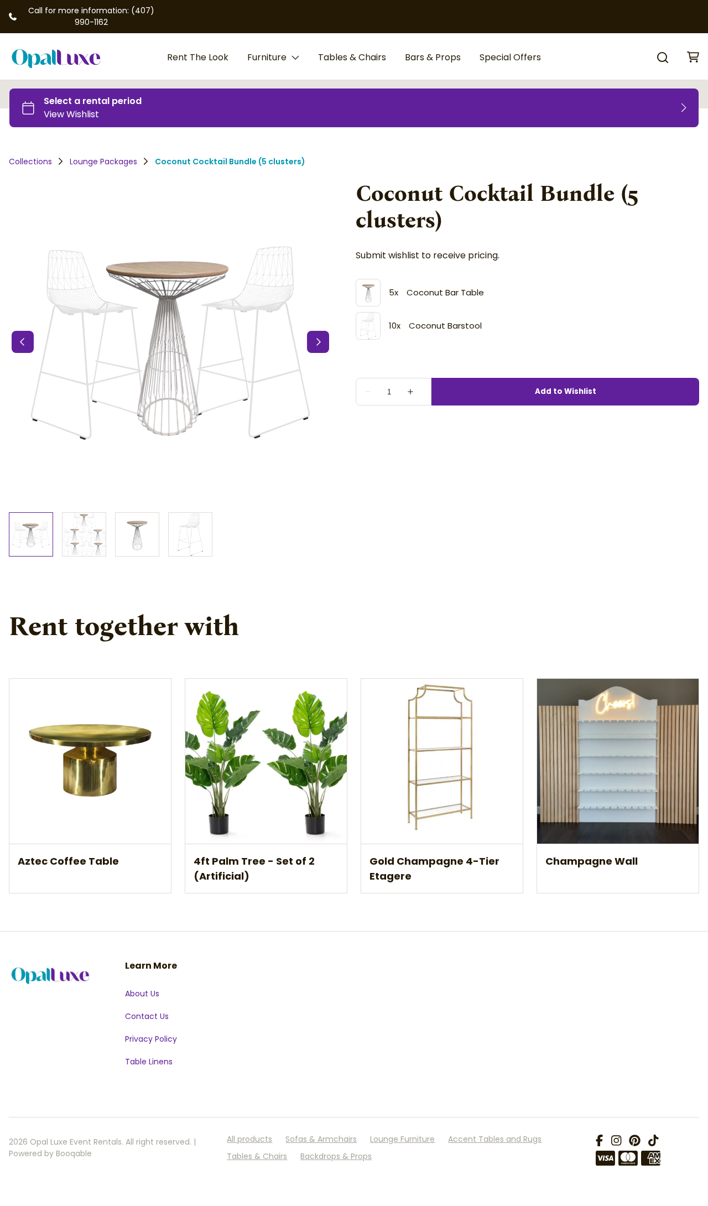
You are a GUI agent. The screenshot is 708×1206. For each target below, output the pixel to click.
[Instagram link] (616, 1141)
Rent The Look (197, 57)
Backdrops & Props (336, 1156)
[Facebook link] (599, 1141)
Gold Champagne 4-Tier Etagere (434, 868)
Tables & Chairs (352, 57)
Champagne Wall (591, 860)
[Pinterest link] (635, 1141)
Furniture (267, 57)
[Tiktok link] (653, 1141)
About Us (142, 993)
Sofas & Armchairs (321, 1139)
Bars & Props (433, 57)
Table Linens (149, 1061)
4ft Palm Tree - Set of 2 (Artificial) (254, 868)
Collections (30, 161)
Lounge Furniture (402, 1139)
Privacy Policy (151, 1038)
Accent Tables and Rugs (495, 1139)
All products (249, 1139)
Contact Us (147, 1016)
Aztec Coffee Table (68, 860)
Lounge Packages (103, 161)
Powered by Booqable (50, 1153)
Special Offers (510, 57)
